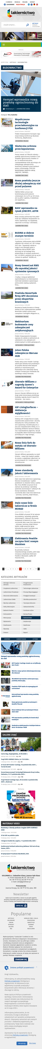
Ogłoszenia (31, 920)
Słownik (31, 924)
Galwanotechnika (28, 606)
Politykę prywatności (12, 981)
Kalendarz (11, 920)
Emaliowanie (7, 625)
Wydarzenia (7, 621)
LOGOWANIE (10, 4)
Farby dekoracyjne (9, 606)
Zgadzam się (21, 959)
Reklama (24, 2)
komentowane (21, 639)
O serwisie (9, 2)
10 (30, 569)
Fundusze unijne (28, 610)
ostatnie (7, 639)
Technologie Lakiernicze (30, 588)
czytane (35, 639)
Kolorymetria (7, 614)
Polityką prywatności (20, 1035)
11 (36, 569)
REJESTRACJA (20, 4)
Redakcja (17, 2)
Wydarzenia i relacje (22, 141)
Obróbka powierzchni (30, 599)
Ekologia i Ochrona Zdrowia (9, 583)
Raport (25, 632)
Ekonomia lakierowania (10, 595)
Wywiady (6, 629)
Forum (11, 922)
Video (31, 926)
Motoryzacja (7, 618)
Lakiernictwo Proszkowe (23, 376)
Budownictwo (27, 618)
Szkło (25, 629)
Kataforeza (26, 625)
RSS (11, 928)
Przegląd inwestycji (29, 595)
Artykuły (11, 918)
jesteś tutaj (4, 62)
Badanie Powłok (8, 610)
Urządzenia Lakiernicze (10, 588)
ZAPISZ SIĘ (19, 906)
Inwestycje (31, 922)
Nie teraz (32, 1043)
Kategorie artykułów (14, 577)
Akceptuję (22, 1043)
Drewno (5, 632)
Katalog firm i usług (31, 918)
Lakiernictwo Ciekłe (22, 175)
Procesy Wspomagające (30, 592)
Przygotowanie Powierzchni (28, 583)
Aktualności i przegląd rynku (25, 345)
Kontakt (32, 2)
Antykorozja (27, 621)
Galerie (11, 926)
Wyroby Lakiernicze (9, 603)
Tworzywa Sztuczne (29, 603)
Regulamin (31, 928)
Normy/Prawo (27, 614)
